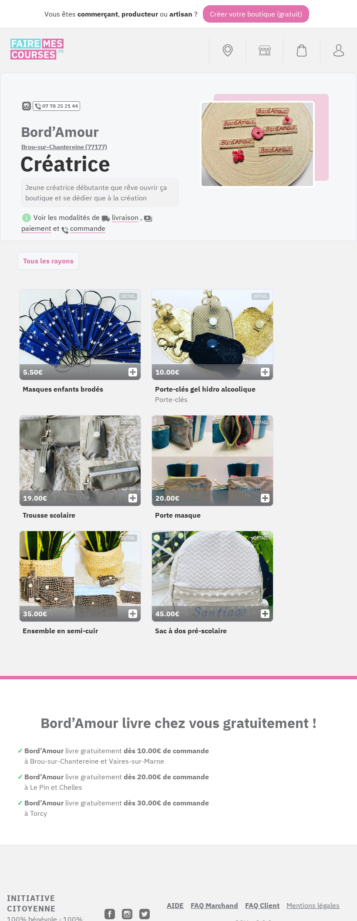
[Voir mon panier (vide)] (301, 50)
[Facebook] (109, 914)
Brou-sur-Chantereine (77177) (64, 147)
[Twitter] (144, 914)
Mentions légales (313, 905)
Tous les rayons (48, 260)
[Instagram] (127, 914)
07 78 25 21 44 (59, 106)
